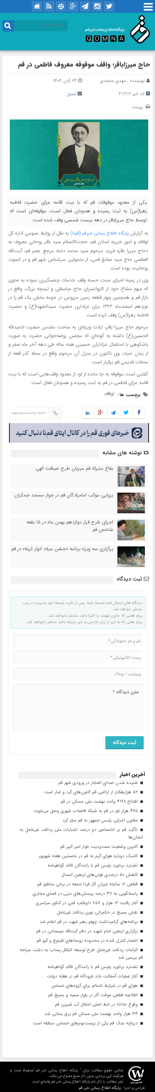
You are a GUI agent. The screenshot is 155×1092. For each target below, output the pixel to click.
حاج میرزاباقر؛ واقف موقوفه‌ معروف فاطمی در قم (84, 64)
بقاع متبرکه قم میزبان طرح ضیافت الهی (74, 468)
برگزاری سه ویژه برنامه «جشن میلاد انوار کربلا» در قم (62, 549)
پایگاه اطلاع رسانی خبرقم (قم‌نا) (100, 233)
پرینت (139, 106)
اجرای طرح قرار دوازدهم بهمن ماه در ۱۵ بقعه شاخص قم (69, 526)
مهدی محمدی (113, 80)
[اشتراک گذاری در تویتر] (126, 413)
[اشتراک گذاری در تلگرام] (113, 413)
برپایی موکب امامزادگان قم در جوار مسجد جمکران (63, 495)
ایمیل (71, 93)
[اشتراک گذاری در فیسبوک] (138, 413)
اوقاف (109, 393)
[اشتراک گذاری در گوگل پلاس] (100, 413)
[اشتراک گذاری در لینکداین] (88, 413)
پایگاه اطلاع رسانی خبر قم (100, 1088)
